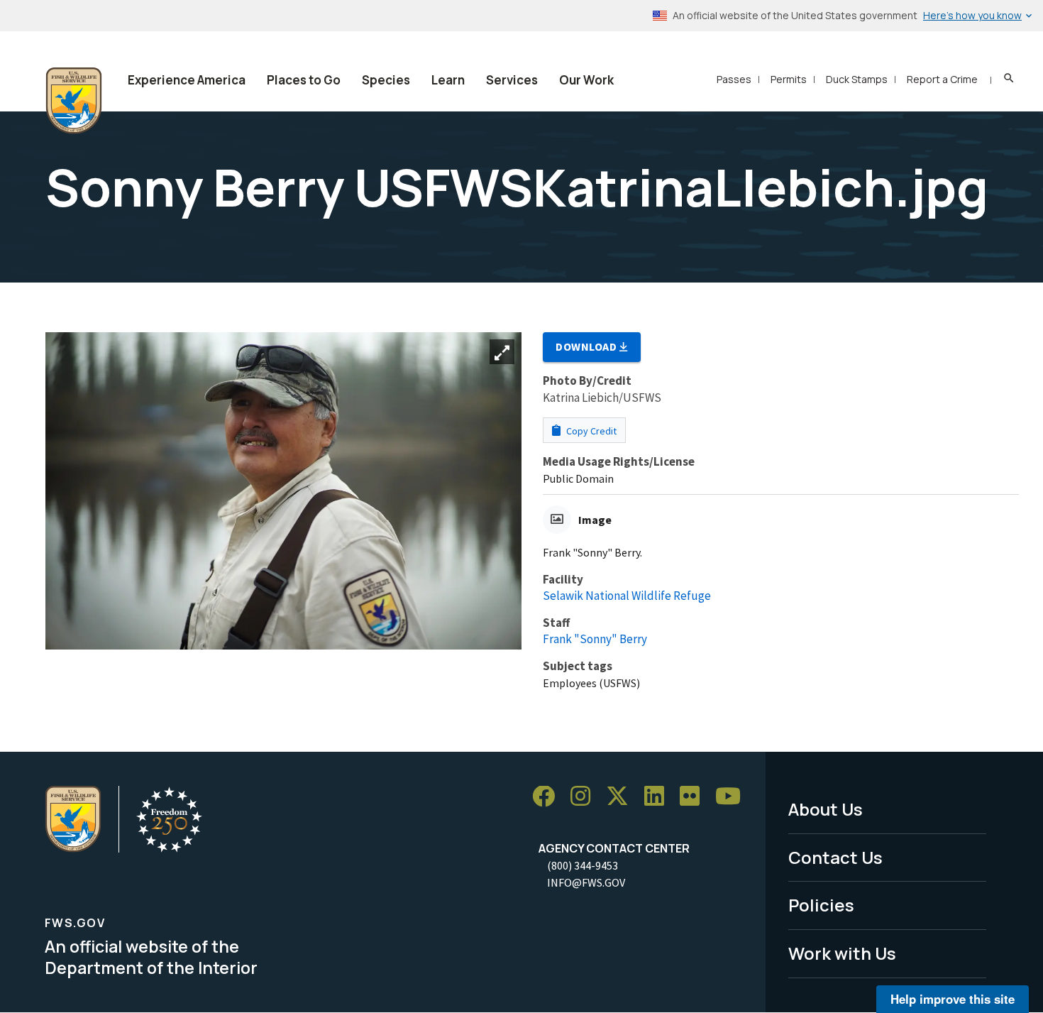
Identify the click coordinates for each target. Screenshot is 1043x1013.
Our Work (586, 80)
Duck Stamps (857, 79)
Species (386, 80)
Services (512, 80)
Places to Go (304, 80)
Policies (821, 904)
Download (587, 346)
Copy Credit (590, 431)
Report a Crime (942, 79)
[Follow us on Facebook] (548, 797)
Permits (789, 79)
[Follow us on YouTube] (733, 797)
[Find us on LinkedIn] (659, 797)
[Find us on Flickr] (695, 797)
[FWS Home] (73, 101)
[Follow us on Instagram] (585, 797)
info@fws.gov (586, 882)
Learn (448, 80)
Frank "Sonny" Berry (595, 639)
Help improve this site (952, 998)
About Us (825, 809)
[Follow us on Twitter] (622, 797)
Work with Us (842, 953)
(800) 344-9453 (582, 865)
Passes (734, 79)
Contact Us (835, 857)
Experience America (186, 80)
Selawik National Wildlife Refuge (627, 595)
